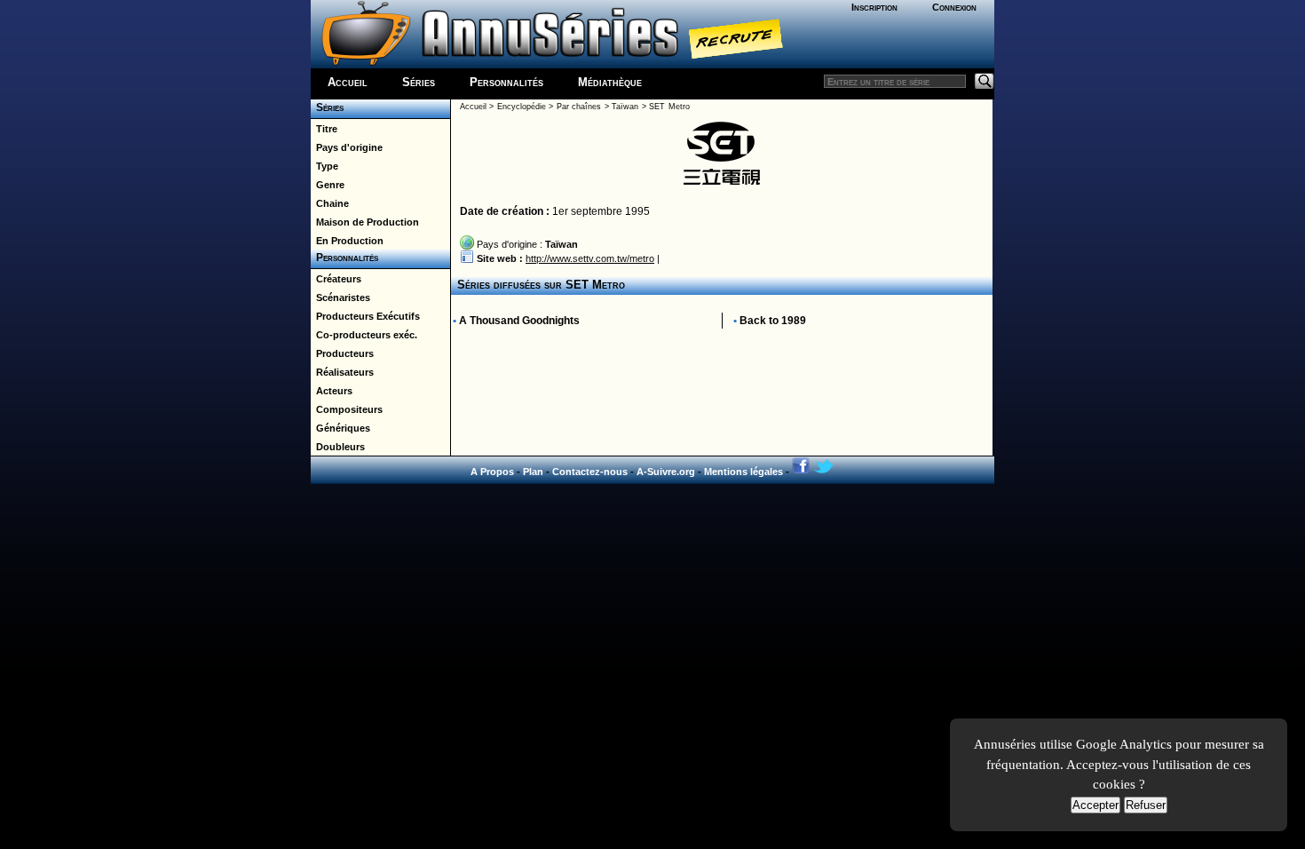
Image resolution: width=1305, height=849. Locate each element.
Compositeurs (347, 409)
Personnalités (506, 82)
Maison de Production (365, 222)
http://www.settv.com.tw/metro (590, 258)
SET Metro (669, 106)
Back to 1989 (773, 320)
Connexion (954, 7)
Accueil (348, 82)
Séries (418, 82)
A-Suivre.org (666, 471)
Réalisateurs (342, 372)
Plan (533, 471)
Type (324, 166)
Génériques (340, 428)
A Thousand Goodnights (519, 320)
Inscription (874, 7)
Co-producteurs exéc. (364, 334)
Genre (327, 184)
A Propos (492, 471)
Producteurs (342, 353)
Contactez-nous (590, 471)
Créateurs (336, 279)
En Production (347, 240)
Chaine (330, 203)
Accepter (1095, 805)
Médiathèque (610, 82)
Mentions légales (743, 471)
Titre (324, 128)
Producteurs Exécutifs (365, 316)
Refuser (1146, 805)
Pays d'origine (347, 147)
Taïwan (625, 106)
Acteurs (331, 390)
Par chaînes (579, 106)
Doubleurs (338, 446)
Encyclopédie (521, 106)
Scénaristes (340, 297)
